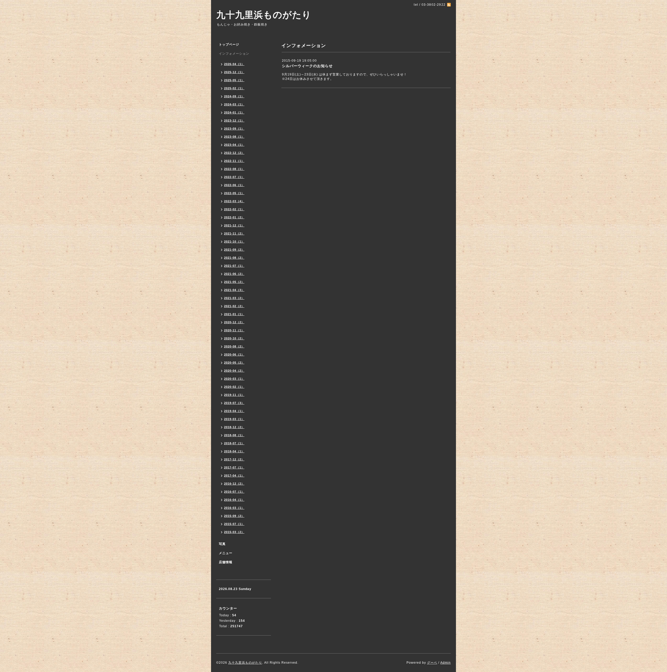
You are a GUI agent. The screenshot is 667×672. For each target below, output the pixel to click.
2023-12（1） (234, 120)
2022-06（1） (234, 185)
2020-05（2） (234, 362)
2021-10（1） (234, 241)
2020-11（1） (234, 330)
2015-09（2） (234, 515)
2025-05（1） (234, 80)
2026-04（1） (234, 64)
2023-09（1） (234, 128)
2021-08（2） (234, 257)
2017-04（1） (234, 475)
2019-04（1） (234, 411)
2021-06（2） (234, 273)
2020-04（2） (234, 370)
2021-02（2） (234, 306)
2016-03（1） (234, 507)
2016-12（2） (234, 483)
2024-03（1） (234, 104)
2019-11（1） (234, 394)
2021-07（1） (234, 265)
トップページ (229, 44)
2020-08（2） (234, 346)
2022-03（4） (234, 201)
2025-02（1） (234, 88)
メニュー (225, 553)
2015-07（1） (234, 523)
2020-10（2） (234, 338)
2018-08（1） (234, 435)
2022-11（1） (234, 160)
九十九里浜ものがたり (263, 15)
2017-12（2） (234, 459)
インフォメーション (234, 53)
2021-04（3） (234, 289)
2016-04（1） (234, 499)
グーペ (432, 662)
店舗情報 (225, 562)
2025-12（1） (234, 72)
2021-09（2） (234, 249)
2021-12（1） (234, 225)
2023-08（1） (234, 136)
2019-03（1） (234, 419)
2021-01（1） (234, 314)
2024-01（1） (234, 112)
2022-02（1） (234, 209)
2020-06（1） (234, 354)
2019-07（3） (234, 402)
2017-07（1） (234, 467)
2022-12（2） (234, 152)
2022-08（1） (234, 168)
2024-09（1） (234, 96)
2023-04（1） (234, 144)
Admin (445, 662)
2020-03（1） (234, 378)
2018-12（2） (234, 427)
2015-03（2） (234, 532)
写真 (222, 544)
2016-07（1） (234, 491)
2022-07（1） (234, 177)
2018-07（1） (234, 443)
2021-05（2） (234, 281)
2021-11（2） (234, 233)
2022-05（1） (234, 193)
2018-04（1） (234, 451)
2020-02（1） (234, 386)
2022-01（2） (234, 217)
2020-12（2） (234, 322)
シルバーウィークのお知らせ (307, 66)
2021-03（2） (234, 298)
